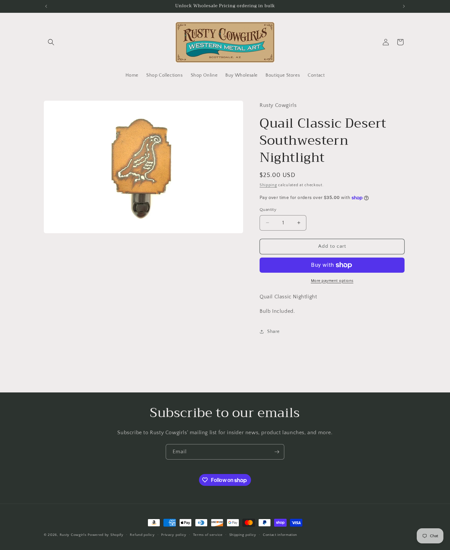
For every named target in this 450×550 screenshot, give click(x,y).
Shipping (268, 185)
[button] (51, 42)
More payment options (332, 281)
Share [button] (273, 331)
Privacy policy (173, 535)
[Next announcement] (404, 6)
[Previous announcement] (46, 6)
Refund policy (142, 535)
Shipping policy (243, 535)
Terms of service (208, 535)
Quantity (268, 209)
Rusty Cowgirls (73, 535)
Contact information (280, 535)
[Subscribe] (276, 452)
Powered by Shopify (106, 535)
